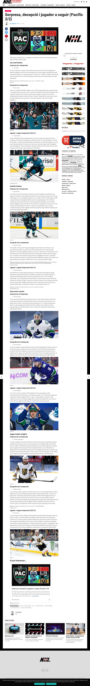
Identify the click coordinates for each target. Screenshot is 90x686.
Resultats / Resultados (32, 5)
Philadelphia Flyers (76, 167)
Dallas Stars (77, 158)
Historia (68, 162)
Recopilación (64, 170)
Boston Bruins (80, 154)
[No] (88, 682)
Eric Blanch (13, 23)
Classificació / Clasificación (16, 5)
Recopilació (78, 169)
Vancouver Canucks (15, 607)
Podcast (68, 169)
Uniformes (79, 171)
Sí (64, 55)
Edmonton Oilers (70, 159)
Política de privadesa (51, 683)
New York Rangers (74, 166)
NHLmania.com (66, 189)
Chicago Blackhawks (77, 156)
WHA (80, 172)
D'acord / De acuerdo (39, 683)
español (65, 160)
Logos (79, 163)
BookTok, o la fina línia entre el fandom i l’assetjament (33, 636)
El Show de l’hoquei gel (52, 636)
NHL (33, 605)
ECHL (65, 159)
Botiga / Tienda (71, 5)
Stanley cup (77, 170)
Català (21, 605)
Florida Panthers (72, 161)
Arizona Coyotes (74, 154)
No (65, 56)
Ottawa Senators (69, 167)
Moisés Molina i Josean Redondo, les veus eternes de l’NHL (75, 636)
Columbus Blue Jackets (70, 157)
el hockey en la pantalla (77, 159)
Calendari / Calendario (47, 5)
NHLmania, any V (9, 636)
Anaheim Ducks (67, 154)
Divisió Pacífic (28, 605)
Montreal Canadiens (72, 164)
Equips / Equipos (60, 5)
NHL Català (65, 187)
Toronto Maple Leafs (72, 171)
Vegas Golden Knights (26, 607)
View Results (73, 59)
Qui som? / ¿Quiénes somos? (69, 191)
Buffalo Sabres (64, 156)
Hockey (73, 162)
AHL (63, 154)
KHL (77, 162)
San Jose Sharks (39, 605)
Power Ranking (73, 168)
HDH (66, 163)
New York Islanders (66, 166)
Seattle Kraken (48, 605)
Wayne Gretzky (76, 172)
